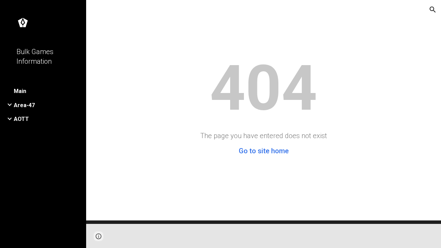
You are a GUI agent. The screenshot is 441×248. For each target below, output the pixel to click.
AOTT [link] (21, 119)
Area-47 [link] (24, 105)
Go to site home (264, 151)
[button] (432, 9)
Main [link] (20, 91)
